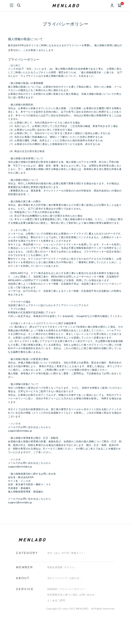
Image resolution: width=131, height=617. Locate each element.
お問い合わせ (87, 594)
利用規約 (52, 589)
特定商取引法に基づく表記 (62, 594)
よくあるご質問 (56, 600)
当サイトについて (57, 578)
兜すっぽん (53, 553)
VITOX (65, 553)
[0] (119, 6)
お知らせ (74, 578)
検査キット (77, 553)
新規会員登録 (54, 567)
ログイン (69, 567)
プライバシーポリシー (71, 589)
